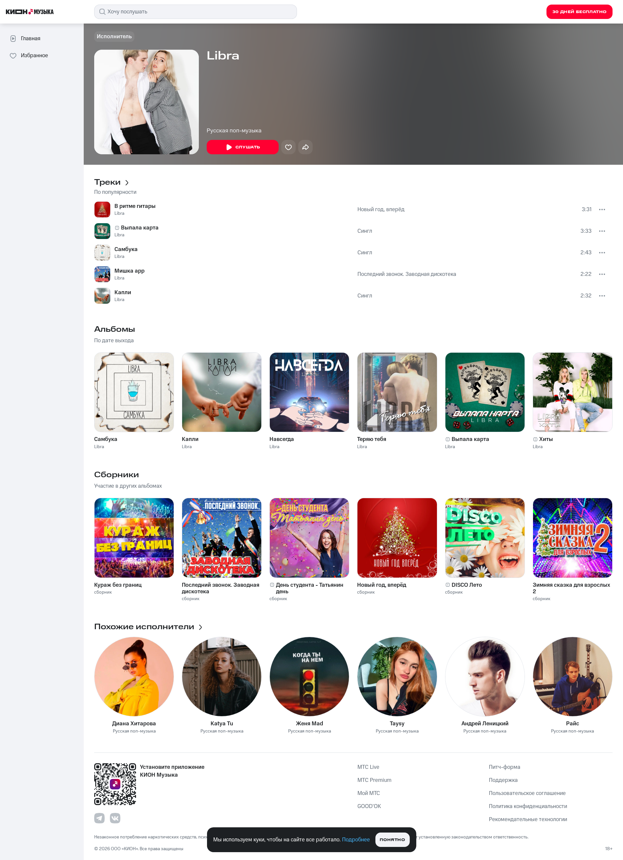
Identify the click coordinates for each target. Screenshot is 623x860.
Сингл (364, 231)
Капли (122, 292)
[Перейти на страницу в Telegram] (99, 818)
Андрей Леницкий (485, 723)
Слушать (247, 147)
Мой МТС (368, 793)
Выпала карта (140, 228)
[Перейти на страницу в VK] (115, 818)
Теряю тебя (371, 439)
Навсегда (281, 439)
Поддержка (503, 780)
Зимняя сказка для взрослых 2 (571, 588)
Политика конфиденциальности (528, 806)
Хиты (546, 439)
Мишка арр (129, 271)
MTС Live (368, 767)
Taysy (397, 723)
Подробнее (356, 840)
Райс (572, 723)
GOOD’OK (369, 806)
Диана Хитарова (134, 723)
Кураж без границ (118, 585)
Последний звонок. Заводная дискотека (406, 274)
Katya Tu (222, 723)
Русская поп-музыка (234, 131)
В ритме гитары (135, 206)
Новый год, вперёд (381, 209)
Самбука (126, 249)
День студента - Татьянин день (309, 588)
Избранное (34, 55)
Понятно (392, 840)
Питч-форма (504, 767)
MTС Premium (374, 780)
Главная (30, 38)
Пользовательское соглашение (527, 793)
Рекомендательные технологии (528, 819)
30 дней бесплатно (579, 12)
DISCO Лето (467, 585)
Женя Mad (309, 723)
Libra (119, 213)
